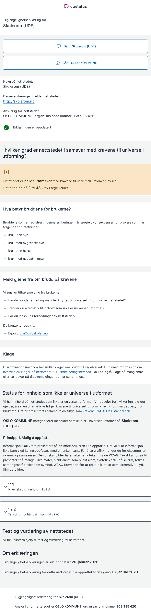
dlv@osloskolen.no (34, 333)
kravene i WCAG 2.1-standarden (106, 411)
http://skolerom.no (19, 101)
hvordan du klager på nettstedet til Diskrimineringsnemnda (47, 372)
